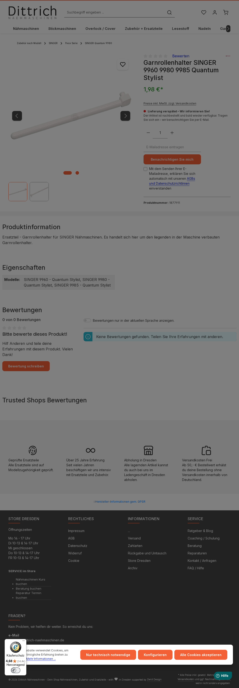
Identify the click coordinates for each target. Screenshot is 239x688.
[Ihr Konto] (215, 12)
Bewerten (180, 56)
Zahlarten (135, 546)
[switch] (15, 670)
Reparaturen (197, 553)
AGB (71, 538)
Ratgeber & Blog (200, 531)
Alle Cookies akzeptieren (200, 655)
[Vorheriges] (17, 116)
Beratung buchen (28, 588)
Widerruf (75, 553)
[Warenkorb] (226, 12)
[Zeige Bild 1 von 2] (67, 173)
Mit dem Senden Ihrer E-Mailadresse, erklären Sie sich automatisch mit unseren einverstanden (172, 178)
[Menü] (23, 642)
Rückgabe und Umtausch (147, 553)
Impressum (76, 531)
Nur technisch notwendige (108, 655)
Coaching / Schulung (204, 538)
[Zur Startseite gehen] (32, 12)
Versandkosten (186, 679)
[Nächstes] (228, 28)
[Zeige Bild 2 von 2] (77, 173)
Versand (134, 538)
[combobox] (114, 12)
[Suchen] (169, 12)
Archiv (132, 568)
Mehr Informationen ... (41, 658)
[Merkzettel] (204, 12)
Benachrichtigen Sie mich (172, 159)
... (129, 531)
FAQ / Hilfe (196, 568)
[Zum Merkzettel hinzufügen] (122, 64)
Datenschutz (77, 546)
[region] (71, 127)
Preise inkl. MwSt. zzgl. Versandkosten (170, 103)
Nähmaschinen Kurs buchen (30, 581)
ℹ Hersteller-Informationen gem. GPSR (119, 501)
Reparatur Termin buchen (28, 595)
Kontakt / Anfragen (202, 561)
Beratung (195, 546)
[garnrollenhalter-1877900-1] (71, 115)
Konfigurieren (155, 655)
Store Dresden (139, 561)
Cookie (73, 561)
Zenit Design (154, 679)
